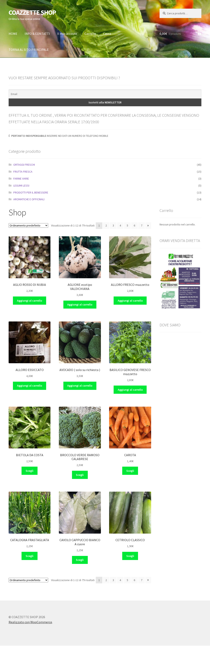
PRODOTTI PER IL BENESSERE (30, 192)
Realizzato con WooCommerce (30, 622)
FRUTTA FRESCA (22, 171)
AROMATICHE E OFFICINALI (29, 199)
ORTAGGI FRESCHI (24, 164)
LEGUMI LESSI (21, 185)
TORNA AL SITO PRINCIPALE (29, 50)
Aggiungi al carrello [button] (29, 300)
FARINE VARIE (21, 178)
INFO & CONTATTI (37, 34)
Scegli (29, 471)
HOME (13, 34)
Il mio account (67, 34)
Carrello (90, 34)
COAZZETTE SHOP (32, 12)
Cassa (107, 34)
